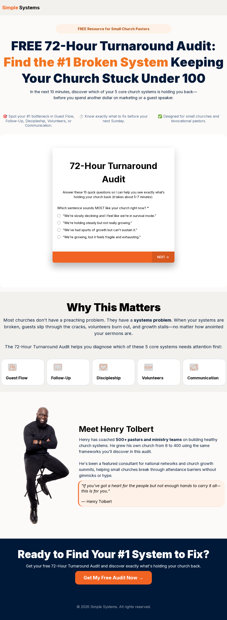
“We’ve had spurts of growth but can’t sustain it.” (100, 230)
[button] (163, 257)
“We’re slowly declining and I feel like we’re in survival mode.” (109, 216)
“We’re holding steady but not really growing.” (97, 223)
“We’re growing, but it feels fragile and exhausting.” (102, 237)
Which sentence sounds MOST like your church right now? (103, 208)
